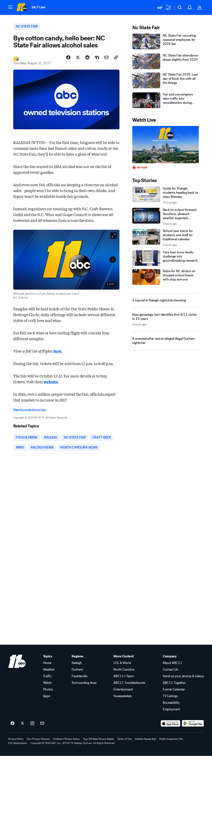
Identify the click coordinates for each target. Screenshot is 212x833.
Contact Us (170, 669)
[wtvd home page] (17, 661)
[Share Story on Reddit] (87, 57)
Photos (48, 689)
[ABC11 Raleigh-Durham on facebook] (12, 723)
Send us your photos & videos (183, 676)
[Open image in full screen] (113, 235)
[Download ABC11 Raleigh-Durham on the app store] (171, 723)
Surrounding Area (84, 682)
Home (47, 663)
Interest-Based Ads (145, 739)
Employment (171, 709)
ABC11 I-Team (123, 676)
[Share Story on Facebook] (68, 57)
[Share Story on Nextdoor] (96, 57)
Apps (46, 696)
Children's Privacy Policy (66, 739)
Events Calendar (174, 689)
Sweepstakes (122, 696)
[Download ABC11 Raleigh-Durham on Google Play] (193, 723)
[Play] (165, 144)
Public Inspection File (171, 739)
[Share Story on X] (77, 57)
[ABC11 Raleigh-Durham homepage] (21, 7)
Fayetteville (79, 676)
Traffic (47, 676)
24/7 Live (38, 7)
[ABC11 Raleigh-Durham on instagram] (32, 723)
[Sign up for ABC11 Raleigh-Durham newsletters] (42, 723)
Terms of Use (124, 739)
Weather (49, 669)
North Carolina (123, 669)
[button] (10, 7)
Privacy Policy (15, 739)
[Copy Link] (115, 57)
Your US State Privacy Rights (98, 739)
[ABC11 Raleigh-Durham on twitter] (22, 723)
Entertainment (123, 689)
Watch (47, 682)
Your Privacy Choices (38, 739)
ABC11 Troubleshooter (129, 682)
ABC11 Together (174, 682)
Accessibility (171, 702)
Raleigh (77, 663)
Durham (77, 669)
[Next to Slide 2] (113, 259)
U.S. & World (122, 663)
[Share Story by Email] (106, 57)
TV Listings (170, 696)
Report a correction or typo (29, 410)
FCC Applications (17, 743)
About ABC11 (172, 663)
